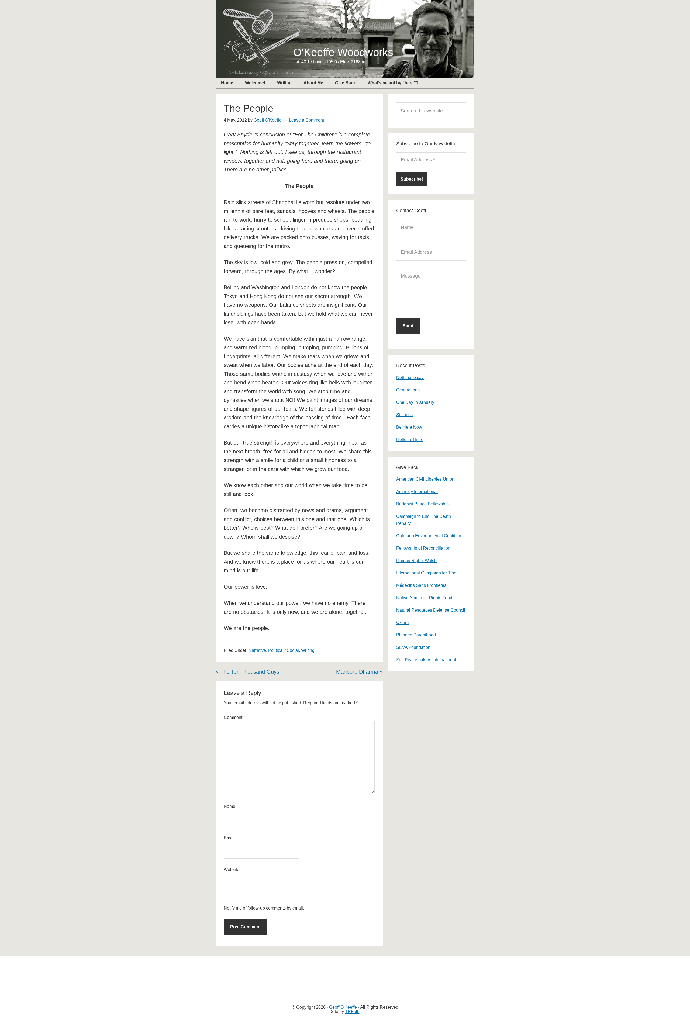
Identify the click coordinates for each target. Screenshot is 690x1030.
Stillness (404, 414)
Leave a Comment (306, 120)
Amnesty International (417, 491)
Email (229, 838)
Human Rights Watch (416, 560)
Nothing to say (410, 377)
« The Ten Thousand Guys (247, 672)
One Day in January (415, 402)
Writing (308, 650)
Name (229, 806)
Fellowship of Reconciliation (423, 548)
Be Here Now (409, 427)
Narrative (257, 650)
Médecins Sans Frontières (421, 585)
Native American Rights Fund (424, 597)
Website (231, 869)
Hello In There (409, 439)
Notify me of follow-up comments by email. (264, 908)
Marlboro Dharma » (359, 672)
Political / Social (283, 650)
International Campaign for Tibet (426, 573)
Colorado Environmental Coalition (428, 535)
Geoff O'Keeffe (343, 1007)
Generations (408, 390)
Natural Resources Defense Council (430, 610)
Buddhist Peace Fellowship (422, 504)
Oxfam (402, 622)
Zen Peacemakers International (426, 659)
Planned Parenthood (416, 635)
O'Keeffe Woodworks (343, 52)
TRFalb (352, 1011)
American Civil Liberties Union (425, 479)
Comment (234, 717)
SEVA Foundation (413, 647)
